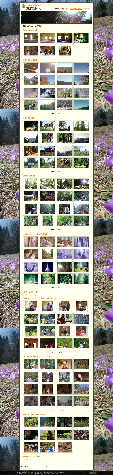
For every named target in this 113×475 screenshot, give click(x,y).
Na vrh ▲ (89, 464)
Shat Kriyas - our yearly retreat (34, 295)
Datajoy (90, 466)
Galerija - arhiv (76, 9)
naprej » (60, 113)
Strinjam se (92, 473)
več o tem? (55, 473)
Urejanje (62, 466)
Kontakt (87, 9)
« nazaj (50, 352)
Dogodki (64, 9)
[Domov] (31, 7)
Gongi (27, 459)
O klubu (56, 9)
